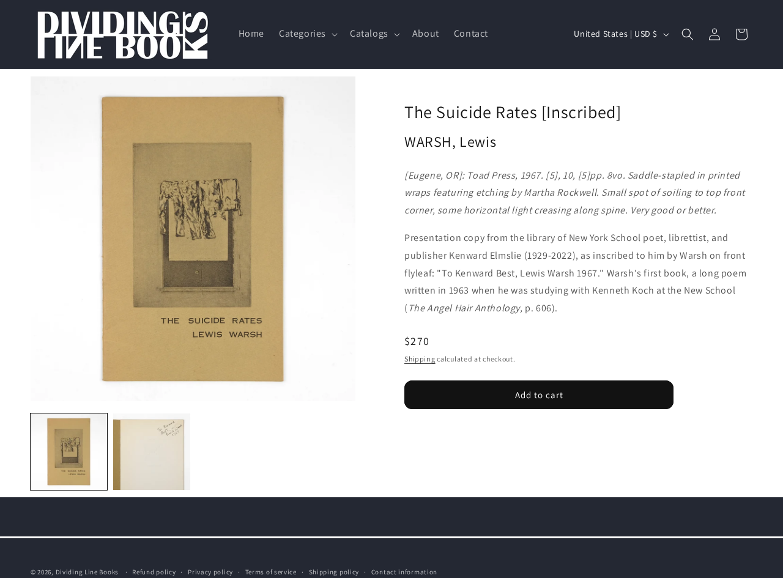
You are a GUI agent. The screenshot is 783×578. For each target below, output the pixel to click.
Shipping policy (334, 571)
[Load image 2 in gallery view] (151, 451)
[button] (307, 34)
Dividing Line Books (87, 572)
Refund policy (154, 571)
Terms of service (271, 571)
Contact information (404, 571)
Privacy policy (210, 571)
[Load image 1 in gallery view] (69, 451)
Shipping (420, 358)
